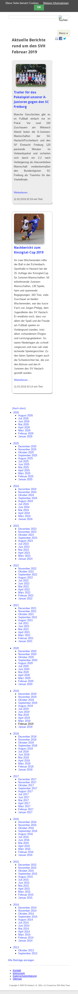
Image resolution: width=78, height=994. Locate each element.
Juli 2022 (23, 580)
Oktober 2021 (26, 614)
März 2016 (24, 848)
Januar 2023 (25, 558)
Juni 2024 (23, 507)
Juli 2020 (23, 666)
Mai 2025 (23, 467)
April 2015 (24, 888)
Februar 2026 (25, 433)
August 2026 (25, 415)
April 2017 (24, 803)
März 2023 (24, 555)
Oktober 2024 (26, 495)
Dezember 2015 (27, 864)
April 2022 (24, 589)
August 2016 (25, 834)
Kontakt (17, 970)
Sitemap (17, 978)
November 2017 (27, 782)
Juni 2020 (23, 669)
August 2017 (25, 791)
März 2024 (24, 516)
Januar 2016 (25, 854)
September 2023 (27, 537)
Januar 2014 (25, 940)
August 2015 (25, 876)
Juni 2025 (23, 464)
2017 (16, 776)
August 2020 (25, 663)
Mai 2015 (23, 885)
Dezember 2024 (27, 489)
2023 (16, 525)
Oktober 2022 (26, 571)
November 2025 (27, 449)
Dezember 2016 (27, 822)
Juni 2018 (23, 754)
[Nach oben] (19, 408)
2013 (16, 947)
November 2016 (27, 825)
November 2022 (27, 568)
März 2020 (24, 678)
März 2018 (24, 763)
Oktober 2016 (26, 828)
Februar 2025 (25, 476)
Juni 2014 (23, 925)
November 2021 (27, 611)
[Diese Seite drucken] (56, 39)
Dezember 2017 (27, 779)
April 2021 (24, 632)
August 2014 (25, 919)
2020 (16, 648)
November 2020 (27, 654)
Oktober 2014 (26, 913)
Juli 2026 (23, 418)
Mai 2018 (23, 757)
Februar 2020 (25, 681)
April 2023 (24, 552)
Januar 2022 (25, 598)
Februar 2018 (25, 766)
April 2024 (24, 513)
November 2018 (27, 739)
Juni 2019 (23, 711)
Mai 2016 (23, 843)
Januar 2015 (25, 897)
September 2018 (27, 745)
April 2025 (24, 470)
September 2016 (27, 831)
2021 (16, 605)
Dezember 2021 (27, 608)
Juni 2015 (23, 882)
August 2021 (25, 620)
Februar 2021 (25, 638)
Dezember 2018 (27, 736)
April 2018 (24, 760)
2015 (16, 861)
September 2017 (27, 788)
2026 (16, 412)
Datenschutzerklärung (25, 976)
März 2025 (24, 473)
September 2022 (27, 574)
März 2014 (24, 934)
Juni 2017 (23, 797)
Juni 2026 (23, 421)
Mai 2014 (23, 928)
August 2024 (25, 501)
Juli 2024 (23, 504)
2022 (16, 565)
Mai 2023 (23, 549)
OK (39, 7)
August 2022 (25, 577)
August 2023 (25, 540)
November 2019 (27, 696)
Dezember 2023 (27, 528)
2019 (16, 690)
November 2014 (27, 910)
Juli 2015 (23, 879)
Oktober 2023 (26, 534)
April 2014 (24, 931)
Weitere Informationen (56, 3)
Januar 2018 (25, 769)
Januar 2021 (25, 641)
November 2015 (27, 867)
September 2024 (27, 498)
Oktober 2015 (26, 870)
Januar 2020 (25, 684)
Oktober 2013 (26, 950)
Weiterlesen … (22, 192)
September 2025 (27, 455)
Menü (62, 33)
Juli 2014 (23, 922)
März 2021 (24, 635)
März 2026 (24, 430)
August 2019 (25, 705)
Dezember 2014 (27, 907)
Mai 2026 (23, 424)
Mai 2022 (23, 586)
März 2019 (24, 720)
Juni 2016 (23, 840)
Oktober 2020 (26, 657)
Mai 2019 (23, 714)
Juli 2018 (23, 751)
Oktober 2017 (26, 785)
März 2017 (24, 806)
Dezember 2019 (27, 693)
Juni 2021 (23, 626)
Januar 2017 (25, 812)
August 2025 (25, 458)
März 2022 (24, 592)
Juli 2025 (23, 461)
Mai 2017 (23, 800)
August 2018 (25, 748)
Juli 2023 (23, 543)
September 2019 (27, 702)
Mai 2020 (23, 672)
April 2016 (24, 846)
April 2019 (24, 717)
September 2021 (27, 617)
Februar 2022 (25, 595)
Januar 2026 (25, 436)
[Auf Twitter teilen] (64, 39)
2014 (16, 904)
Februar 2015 (25, 894)
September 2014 (27, 916)
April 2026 (24, 427)
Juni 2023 (23, 546)
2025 (16, 443)
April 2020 (24, 675)
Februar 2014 (25, 937)
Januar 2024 (25, 519)
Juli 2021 (23, 623)
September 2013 (27, 953)
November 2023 (27, 531)
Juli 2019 (23, 708)
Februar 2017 (25, 809)
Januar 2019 (25, 726)
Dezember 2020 (27, 651)
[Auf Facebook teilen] (60, 39)
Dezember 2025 (27, 446)
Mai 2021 (23, 629)
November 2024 (27, 492)
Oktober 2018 (26, 742)
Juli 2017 (23, 794)
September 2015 (27, 873)
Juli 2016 (23, 837)
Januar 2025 (25, 479)
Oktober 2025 (26, 452)
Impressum (19, 973)
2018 (16, 733)
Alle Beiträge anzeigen (21, 960)
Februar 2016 (25, 851)
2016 (16, 819)
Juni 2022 (23, 583)
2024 (16, 486)
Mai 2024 (23, 510)
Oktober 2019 (26, 699)
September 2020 (27, 660)
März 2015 (24, 891)
